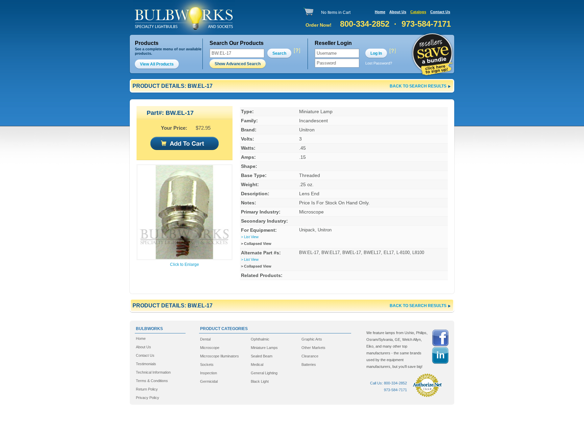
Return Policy (147, 389)
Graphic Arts (311, 339)
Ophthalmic (260, 339)
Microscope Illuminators (219, 356)
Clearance (309, 356)
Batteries (308, 364)
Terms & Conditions (152, 381)
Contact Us (440, 12)
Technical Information (153, 372)
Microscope (209, 348)
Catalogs (418, 12)
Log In (376, 53)
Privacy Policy (147, 398)
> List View (250, 237)
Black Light (260, 381)
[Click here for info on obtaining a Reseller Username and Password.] (392, 51)
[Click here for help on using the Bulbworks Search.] (296, 51)
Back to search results (418, 86)
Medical (257, 364)
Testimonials (146, 364)
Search (279, 53)
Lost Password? (378, 63)
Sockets (207, 364)
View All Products (157, 64)
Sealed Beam (261, 356)
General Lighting (264, 373)
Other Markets (313, 348)
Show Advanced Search (238, 63)
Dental (205, 339)
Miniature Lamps (264, 348)
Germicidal (209, 381)
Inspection (208, 373)
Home (380, 12)
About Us (397, 12)
